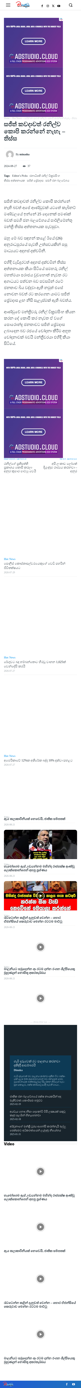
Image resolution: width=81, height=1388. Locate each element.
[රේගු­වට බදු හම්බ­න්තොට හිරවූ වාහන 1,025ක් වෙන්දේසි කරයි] (40, 616)
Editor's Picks (20, 175)
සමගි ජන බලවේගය (57, 180)
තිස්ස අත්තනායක (14, 180)
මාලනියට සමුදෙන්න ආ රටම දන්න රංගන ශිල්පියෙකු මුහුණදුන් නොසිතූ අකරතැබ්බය (39, 1360)
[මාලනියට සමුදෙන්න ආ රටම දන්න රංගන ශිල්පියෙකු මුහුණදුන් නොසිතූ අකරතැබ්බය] (40, 998)
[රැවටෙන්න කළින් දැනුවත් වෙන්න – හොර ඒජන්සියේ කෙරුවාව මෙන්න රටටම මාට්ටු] (40, 947)
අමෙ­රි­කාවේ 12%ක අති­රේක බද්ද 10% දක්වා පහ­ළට (38, 760)
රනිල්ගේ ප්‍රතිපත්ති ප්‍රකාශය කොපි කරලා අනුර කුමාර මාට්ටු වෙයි (20, 467)
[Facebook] (42, 6)
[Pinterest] (40, 796)
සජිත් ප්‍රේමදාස (35, 180)
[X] (53, 6)
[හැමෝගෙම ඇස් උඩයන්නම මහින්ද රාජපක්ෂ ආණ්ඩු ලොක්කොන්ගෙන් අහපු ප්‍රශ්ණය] (40, 896)
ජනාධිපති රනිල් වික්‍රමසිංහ (44, 175)
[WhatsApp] (40, 806)
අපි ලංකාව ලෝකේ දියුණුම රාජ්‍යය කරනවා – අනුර (60, 467)
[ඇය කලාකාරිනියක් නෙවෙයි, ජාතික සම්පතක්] (40, 844)
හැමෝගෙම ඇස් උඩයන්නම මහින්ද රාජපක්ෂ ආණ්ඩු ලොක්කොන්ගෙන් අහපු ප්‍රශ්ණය (39, 1197)
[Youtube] (59, 6)
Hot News (17, 118)
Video (9, 1144)
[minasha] (11, 154)
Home (7, 118)
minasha (24, 154)
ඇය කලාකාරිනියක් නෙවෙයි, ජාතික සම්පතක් (34, 818)
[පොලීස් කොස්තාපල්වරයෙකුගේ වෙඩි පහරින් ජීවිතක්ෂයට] (40, 518)
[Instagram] (48, 6)
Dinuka (18, 1070)
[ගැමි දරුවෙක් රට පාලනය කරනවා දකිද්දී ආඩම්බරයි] (40, 1043)
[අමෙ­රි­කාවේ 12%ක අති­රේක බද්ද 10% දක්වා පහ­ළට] (40, 715)
